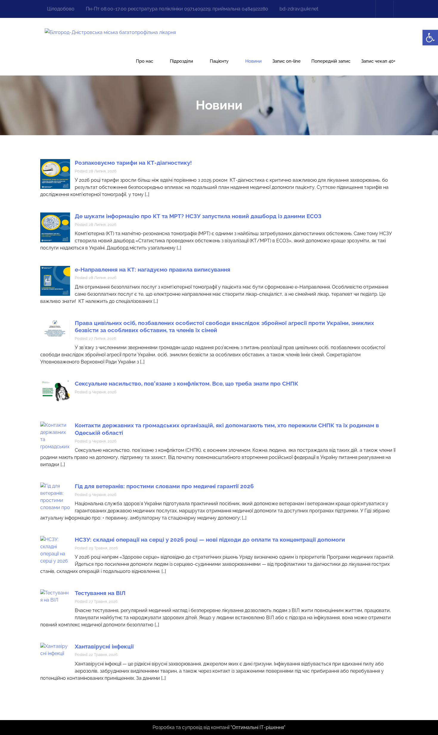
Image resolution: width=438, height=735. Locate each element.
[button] (430, 37)
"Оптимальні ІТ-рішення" (258, 727)
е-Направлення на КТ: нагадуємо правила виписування (152, 269)
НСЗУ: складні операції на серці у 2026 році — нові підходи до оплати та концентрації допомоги (210, 539)
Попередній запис (330, 61)
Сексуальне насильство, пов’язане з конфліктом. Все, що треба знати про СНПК (186, 383)
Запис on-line (286, 61)
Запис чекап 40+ (378, 61)
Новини (253, 61)
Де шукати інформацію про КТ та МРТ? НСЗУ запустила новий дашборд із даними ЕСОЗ (198, 216)
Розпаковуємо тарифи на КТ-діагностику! (133, 162)
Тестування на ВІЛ (100, 593)
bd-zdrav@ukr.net (298, 9)
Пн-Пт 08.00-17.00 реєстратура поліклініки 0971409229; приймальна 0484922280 (177, 9)
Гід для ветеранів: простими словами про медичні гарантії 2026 (164, 486)
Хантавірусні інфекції (104, 646)
